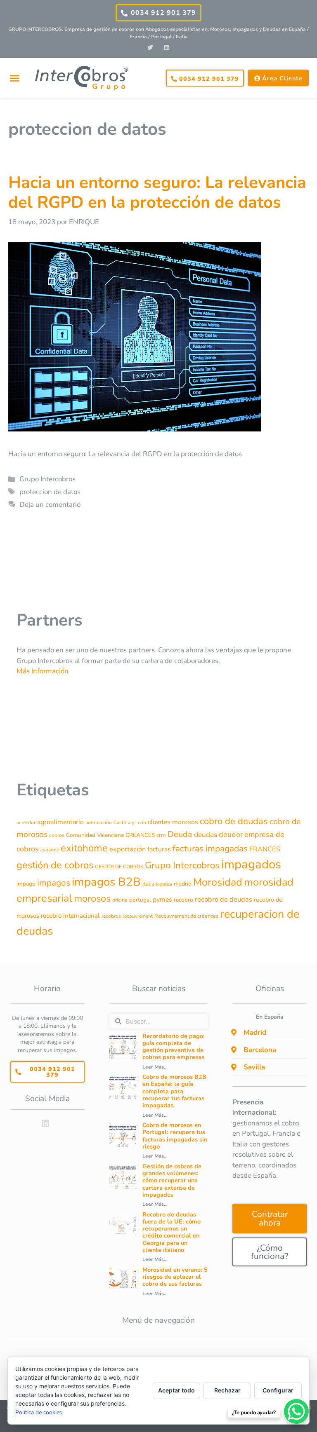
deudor (231, 834)
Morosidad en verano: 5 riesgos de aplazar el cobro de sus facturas (175, 1277)
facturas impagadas (210, 848)
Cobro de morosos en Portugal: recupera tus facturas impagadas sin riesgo (174, 1136)
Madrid (255, 1032)
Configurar (278, 1390)
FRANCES (264, 849)
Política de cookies (38, 1412)
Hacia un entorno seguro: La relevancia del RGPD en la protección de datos (157, 192)
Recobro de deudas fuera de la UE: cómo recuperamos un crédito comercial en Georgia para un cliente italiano (171, 1232)
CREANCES (140, 835)
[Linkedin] (166, 48)
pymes (162, 899)
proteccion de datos (49, 492)
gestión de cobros (55, 865)
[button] (14, 78)
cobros (56, 835)
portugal (140, 900)
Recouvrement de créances (186, 916)
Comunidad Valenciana (95, 835)
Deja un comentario (49, 504)
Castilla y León (130, 822)
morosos (92, 898)
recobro (183, 900)
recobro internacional (70, 916)
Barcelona (260, 1050)
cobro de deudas (234, 821)
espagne (49, 849)
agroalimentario (60, 822)
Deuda (180, 834)
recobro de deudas (223, 899)
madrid (183, 884)
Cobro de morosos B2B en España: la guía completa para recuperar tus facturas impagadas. (174, 1091)
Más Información (43, 671)
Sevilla (254, 1067)
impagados (251, 864)
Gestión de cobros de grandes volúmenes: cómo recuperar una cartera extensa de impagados (171, 1180)
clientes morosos (173, 822)
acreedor (26, 822)
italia (148, 884)
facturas (159, 849)
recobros (111, 916)
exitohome (84, 848)
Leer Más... (155, 1067)
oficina (120, 900)
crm (161, 835)
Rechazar (227, 1390)
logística (164, 884)
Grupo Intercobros (47, 479)
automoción (98, 822)
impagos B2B (106, 882)
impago (26, 884)
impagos (53, 882)
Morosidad (217, 882)
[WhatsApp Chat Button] (296, 1411)
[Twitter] (150, 48)
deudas (205, 834)
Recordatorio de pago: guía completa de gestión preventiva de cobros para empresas (173, 1047)
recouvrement (138, 916)
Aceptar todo (176, 1390)
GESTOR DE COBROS (119, 866)
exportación (127, 849)
